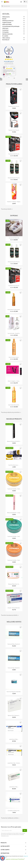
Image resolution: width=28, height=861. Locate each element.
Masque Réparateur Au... (14, 584)
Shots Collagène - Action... (14, 381)
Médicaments (6, 17)
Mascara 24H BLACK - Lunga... (14, 512)
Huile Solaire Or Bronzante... (14, 309)
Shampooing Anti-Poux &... (14, 177)
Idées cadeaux (6, 38)
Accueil (5, 14)
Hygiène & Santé (6, 22)
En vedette (5, 36)
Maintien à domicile (7, 34)
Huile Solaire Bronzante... (14, 405)
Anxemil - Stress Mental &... (14, 607)
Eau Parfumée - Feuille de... (14, 333)
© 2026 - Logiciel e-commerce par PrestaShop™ (13, 859)
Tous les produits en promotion (11, 412)
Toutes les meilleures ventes (10, 818)
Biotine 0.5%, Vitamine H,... (14, 715)
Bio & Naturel (5, 39)
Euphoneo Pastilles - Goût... (14, 489)
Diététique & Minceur (8, 20)
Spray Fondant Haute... (14, 357)
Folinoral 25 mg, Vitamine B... (14, 644)
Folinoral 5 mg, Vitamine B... (14, 668)
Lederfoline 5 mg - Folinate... (14, 763)
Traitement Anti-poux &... (14, 106)
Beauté (4, 18)
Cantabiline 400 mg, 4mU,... (14, 810)
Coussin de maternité (14, 238)
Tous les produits (7, 209)
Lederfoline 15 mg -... (14, 786)
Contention (5, 30)
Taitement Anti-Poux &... (14, 130)
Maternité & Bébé (7, 24)
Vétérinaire (5, 28)
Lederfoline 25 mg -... (14, 739)
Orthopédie (5, 32)
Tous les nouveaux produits (10, 615)
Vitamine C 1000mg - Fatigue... (14, 201)
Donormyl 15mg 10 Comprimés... (14, 691)
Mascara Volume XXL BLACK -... (14, 441)
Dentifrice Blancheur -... (14, 465)
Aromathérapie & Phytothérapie (10, 26)
